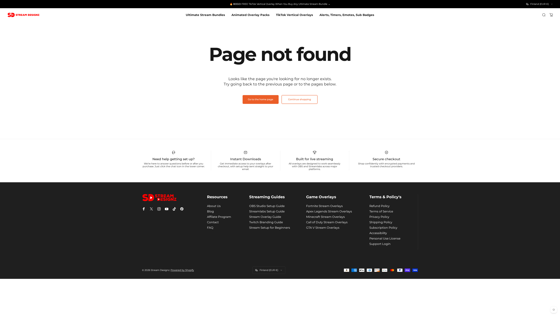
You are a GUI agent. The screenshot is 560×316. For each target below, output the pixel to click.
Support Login (380, 244)
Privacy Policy (379, 217)
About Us (214, 206)
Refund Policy (379, 206)
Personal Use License (384, 238)
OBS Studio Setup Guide (267, 206)
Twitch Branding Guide (266, 222)
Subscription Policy (383, 227)
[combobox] (539, 4)
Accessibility (378, 233)
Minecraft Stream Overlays (325, 217)
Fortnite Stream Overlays (324, 206)
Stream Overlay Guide (265, 217)
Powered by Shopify (182, 270)
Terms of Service (381, 211)
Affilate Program (219, 217)
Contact (213, 222)
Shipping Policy (380, 222)
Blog (210, 211)
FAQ (210, 227)
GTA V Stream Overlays (322, 227)
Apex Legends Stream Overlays (329, 211)
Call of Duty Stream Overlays (327, 222)
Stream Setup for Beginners (269, 227)
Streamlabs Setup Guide (267, 211)
